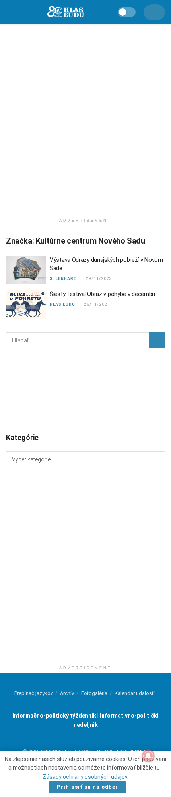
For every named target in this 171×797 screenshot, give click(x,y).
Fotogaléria (94, 693)
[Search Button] (157, 340)
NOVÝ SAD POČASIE (85, 390)
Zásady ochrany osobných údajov (85, 777)
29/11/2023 (98, 279)
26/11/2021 (96, 304)
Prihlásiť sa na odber (87, 787)
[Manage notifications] (148, 755)
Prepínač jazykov (33, 693)
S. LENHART (63, 279)
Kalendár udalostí (135, 693)
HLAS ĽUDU (62, 304)
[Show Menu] (9, 12)
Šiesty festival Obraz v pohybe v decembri (102, 294)
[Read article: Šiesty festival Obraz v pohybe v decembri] (26, 304)
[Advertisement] (85, 117)
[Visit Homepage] (65, 12)
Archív (67, 693)
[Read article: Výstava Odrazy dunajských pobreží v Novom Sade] (26, 270)
